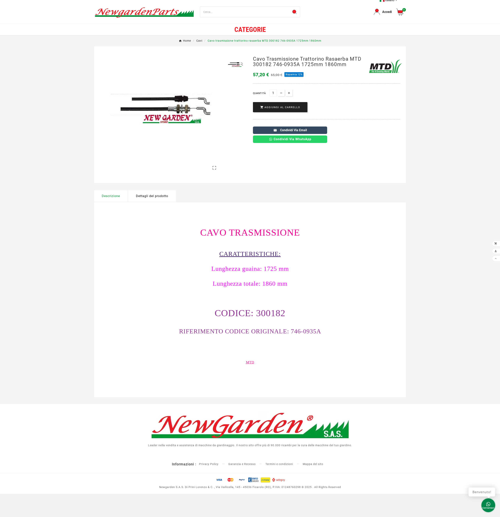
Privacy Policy (209, 464)
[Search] (294, 12)
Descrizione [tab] (111, 196)
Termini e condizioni (279, 464)
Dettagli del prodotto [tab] (152, 196)
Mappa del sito (313, 464)
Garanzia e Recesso (242, 464)
